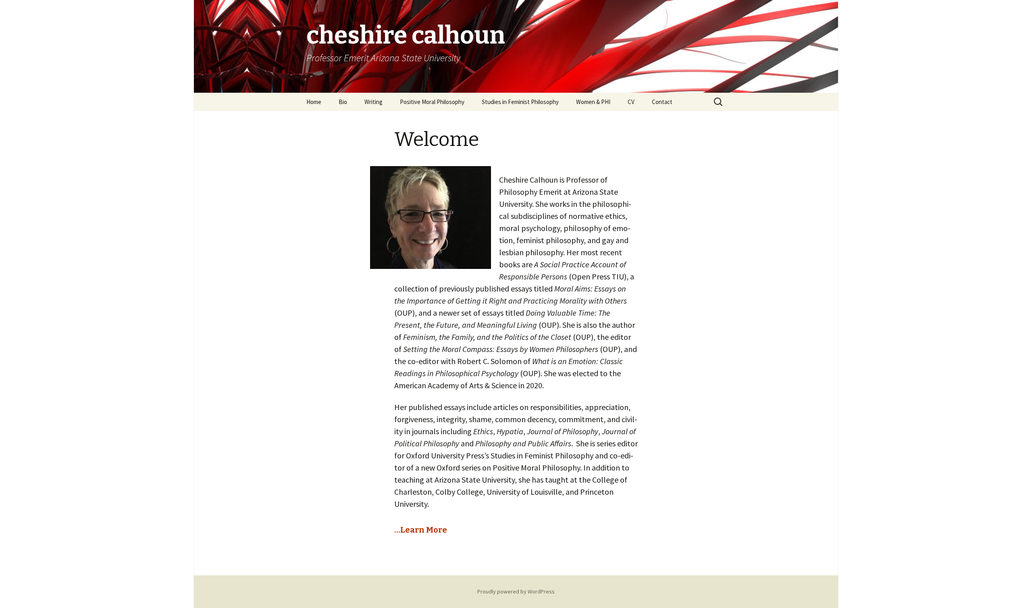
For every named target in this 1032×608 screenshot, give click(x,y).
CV (631, 102)
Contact (662, 102)
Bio (343, 102)
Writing (373, 102)
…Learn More (420, 530)
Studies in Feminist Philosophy (520, 102)
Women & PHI (593, 102)
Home (313, 102)
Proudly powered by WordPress (516, 591)
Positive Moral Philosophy (432, 102)
